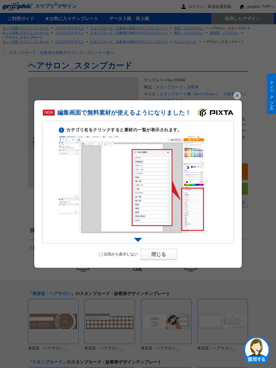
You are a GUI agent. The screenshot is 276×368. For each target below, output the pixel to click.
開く (257, 349)
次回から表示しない (121, 254)
